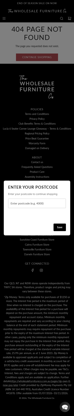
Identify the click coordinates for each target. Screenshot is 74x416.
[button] (65, 407)
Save (59, 227)
